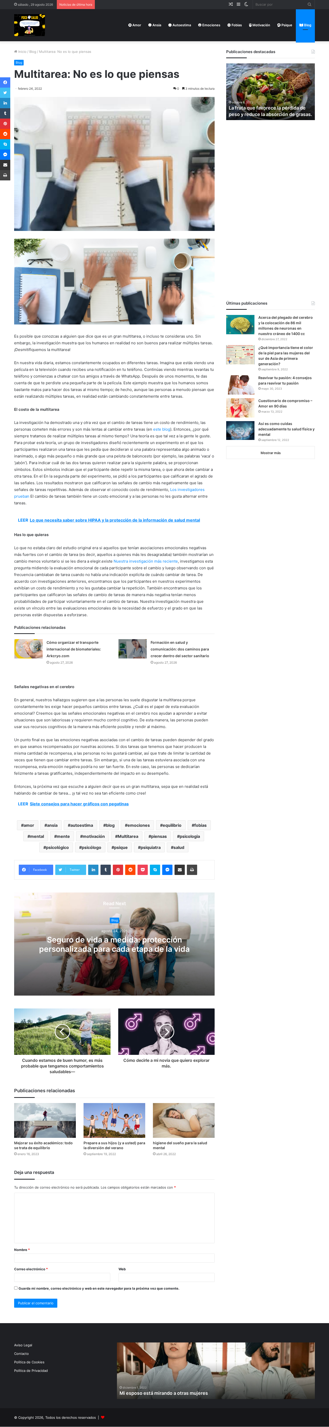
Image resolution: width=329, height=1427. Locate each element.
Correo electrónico (31, 1269)
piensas (159, 836)
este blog (161, 429)
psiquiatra (151, 847)
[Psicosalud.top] (29, 25)
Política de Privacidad (31, 1370)
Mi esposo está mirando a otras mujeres (164, 1393)
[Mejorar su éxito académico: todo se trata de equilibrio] (45, 1120)
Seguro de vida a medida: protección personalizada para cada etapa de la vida (114, 944)
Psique (286, 25)
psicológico (57, 847)
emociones (138, 825)
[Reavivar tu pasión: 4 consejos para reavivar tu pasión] (240, 385)
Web (122, 1269)
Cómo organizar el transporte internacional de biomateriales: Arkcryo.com (74, 649)
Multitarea (128, 836)
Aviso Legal (23, 1345)
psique (121, 847)
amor (29, 825)
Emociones (211, 25)
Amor (136, 25)
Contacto (21, 1353)
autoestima (81, 825)
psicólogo (91, 847)
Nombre (22, 1250)
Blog (307, 25)
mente (63, 836)
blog (110, 825)
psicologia (190, 836)
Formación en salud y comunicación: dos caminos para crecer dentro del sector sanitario (180, 649)
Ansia (156, 25)
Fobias (236, 25)
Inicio (21, 51)
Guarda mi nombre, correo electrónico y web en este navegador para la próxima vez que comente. (99, 1288)
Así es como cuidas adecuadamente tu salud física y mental (286, 429)
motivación (94, 836)
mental (37, 836)
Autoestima (181, 25)
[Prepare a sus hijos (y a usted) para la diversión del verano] (114, 1120)
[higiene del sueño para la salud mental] (184, 1120)
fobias (200, 825)
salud (178, 847)
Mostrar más (271, 453)
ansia (52, 825)
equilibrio (172, 825)
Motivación (261, 25)
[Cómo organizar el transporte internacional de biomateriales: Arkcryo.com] (28, 648)
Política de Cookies (29, 1362)
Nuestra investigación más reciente (146, 561)
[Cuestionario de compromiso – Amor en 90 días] (240, 408)
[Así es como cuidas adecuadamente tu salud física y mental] (240, 430)
